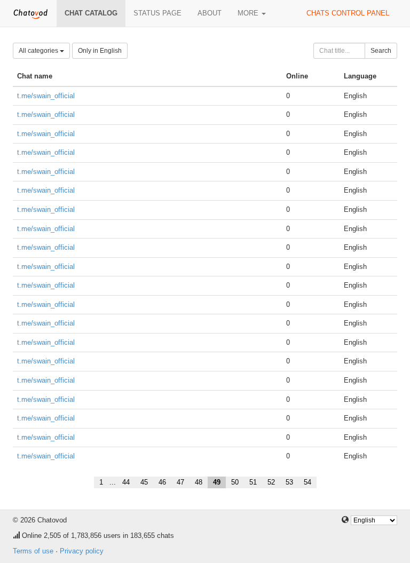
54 (307, 482)
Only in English (100, 50)
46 (162, 482)
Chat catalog (91, 13)
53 (289, 482)
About (210, 13)
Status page (157, 13)
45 (144, 482)
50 (235, 482)
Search (380, 50)
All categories (39, 50)
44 (126, 482)
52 (271, 482)
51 (253, 482)
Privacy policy (82, 551)
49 (216, 482)
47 (180, 482)
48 (198, 482)
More (249, 13)
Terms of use (33, 551)
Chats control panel (347, 13)
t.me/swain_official (46, 96)
